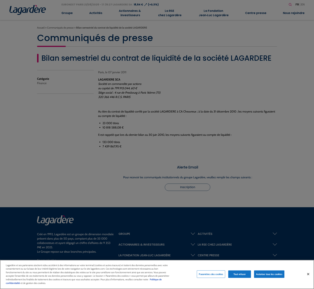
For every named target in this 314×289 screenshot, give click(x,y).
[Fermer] (308, 274)
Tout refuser (240, 274)
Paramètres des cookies (211, 274)
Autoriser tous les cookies (269, 274)
